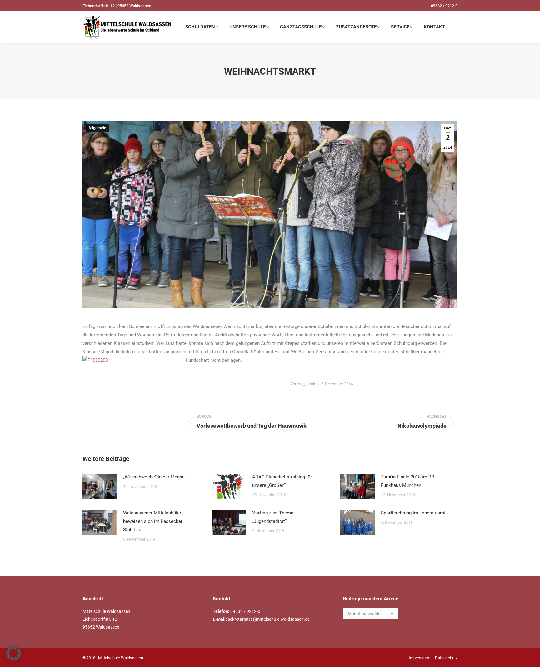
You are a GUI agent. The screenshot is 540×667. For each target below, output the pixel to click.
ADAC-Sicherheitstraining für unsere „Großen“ (282, 481)
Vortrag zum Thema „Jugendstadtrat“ (272, 517)
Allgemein (97, 128)
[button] (14, 653)
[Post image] (99, 486)
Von (303, 384)
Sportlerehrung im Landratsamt (413, 513)
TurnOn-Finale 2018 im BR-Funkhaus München (408, 481)
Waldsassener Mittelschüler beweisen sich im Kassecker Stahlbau (152, 521)
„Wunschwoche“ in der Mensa (154, 477)
